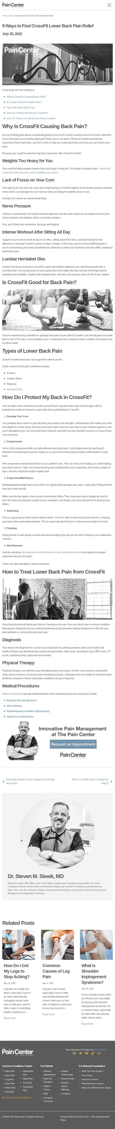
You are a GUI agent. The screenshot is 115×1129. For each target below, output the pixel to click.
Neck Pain (10, 1075)
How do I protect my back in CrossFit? (27, 113)
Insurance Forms (90, 1079)
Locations (65, 1093)
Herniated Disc (15, 389)
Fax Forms (87, 1075)
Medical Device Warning (65, 1086)
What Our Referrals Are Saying (96, 1087)
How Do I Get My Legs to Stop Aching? (16, 971)
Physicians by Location (92, 1083)
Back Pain (10, 1071)
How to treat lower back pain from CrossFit (31, 118)
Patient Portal (67, 1078)
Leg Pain (9, 1079)
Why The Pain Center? (92, 1071)
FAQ (46, 1093)
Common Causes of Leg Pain (56, 971)
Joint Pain (10, 1083)
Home (4, 16)
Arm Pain (9, 1092)
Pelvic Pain (10, 1087)
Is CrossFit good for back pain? (24, 102)
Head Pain (28, 1078)
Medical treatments (12, 694)
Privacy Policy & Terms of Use (74, 1116)
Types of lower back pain (21, 107)
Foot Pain (27, 1082)
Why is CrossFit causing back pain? (26, 96)
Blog (11, 16)
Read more (10, 1018)
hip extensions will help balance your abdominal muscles (52, 552)
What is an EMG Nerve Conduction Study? (90, 781)
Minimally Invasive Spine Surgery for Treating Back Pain (30, 781)
